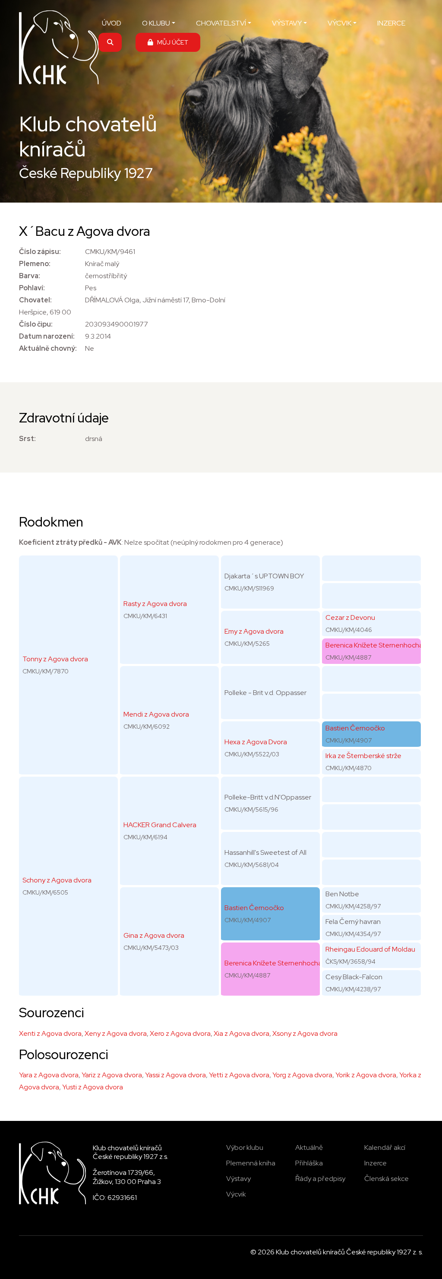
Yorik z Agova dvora (365, 1074)
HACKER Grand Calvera (159, 824)
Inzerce (375, 1163)
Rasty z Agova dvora (155, 603)
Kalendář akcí (384, 1147)
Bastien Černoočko (254, 907)
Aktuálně (309, 1147)
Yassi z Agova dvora (175, 1074)
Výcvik (236, 1194)
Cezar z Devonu (350, 617)
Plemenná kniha (250, 1163)
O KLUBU (156, 23)
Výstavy (238, 1178)
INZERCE (391, 23)
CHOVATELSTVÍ (221, 23)
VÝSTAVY (287, 23)
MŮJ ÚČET (170, 42)
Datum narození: (47, 336)
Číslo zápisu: (40, 251)
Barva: (29, 275)
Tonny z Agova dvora (55, 658)
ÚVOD (111, 23)
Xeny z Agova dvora (116, 1033)
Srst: (27, 438)
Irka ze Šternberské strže (363, 755)
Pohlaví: (32, 287)
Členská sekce (386, 1178)
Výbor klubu (244, 1147)
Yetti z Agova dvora (239, 1074)
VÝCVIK (339, 23)
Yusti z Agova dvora (92, 1087)
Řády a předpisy (320, 1178)
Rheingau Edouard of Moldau (370, 949)
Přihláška (309, 1163)
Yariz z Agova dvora (112, 1074)
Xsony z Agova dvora (305, 1033)
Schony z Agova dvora (57, 880)
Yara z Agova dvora (49, 1074)
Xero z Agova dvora (180, 1033)
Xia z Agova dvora (241, 1033)
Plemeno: (35, 263)
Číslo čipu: (36, 324)
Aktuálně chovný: (48, 348)
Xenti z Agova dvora (50, 1033)
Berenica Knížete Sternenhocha (273, 963)
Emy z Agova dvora (254, 631)
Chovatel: (35, 300)
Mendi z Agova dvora (156, 714)
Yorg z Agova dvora (302, 1074)
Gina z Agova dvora (153, 935)
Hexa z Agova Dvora (255, 741)
